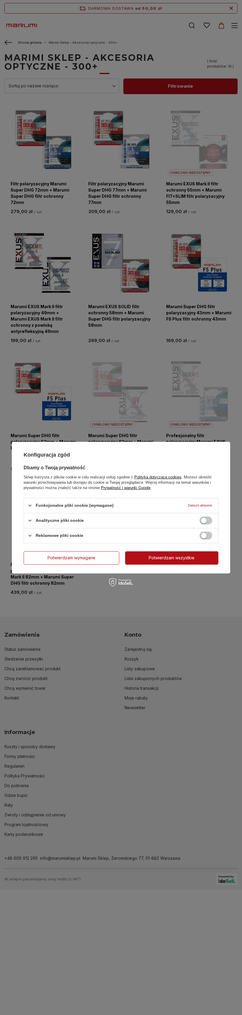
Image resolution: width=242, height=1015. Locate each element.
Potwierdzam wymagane (71, 557)
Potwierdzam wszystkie (171, 557)
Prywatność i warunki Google (126, 487)
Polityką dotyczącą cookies (158, 477)
